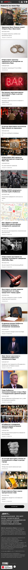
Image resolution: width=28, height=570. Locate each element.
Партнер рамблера (13, 563)
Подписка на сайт (6, 522)
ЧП (2, 135)
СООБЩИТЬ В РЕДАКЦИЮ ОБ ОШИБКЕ (11, 524)
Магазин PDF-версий (13, 518)
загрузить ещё (14, 506)
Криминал (5, 301)
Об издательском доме (8, 516)
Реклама (3, 518)
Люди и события (7, 37)
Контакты (16, 522)
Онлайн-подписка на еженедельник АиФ (13, 520)
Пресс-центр (19, 516)
